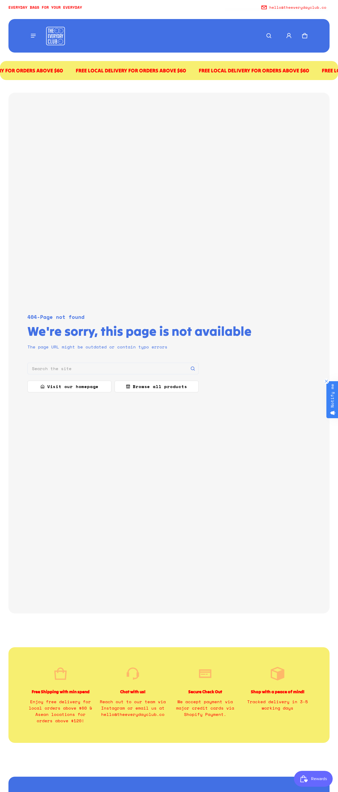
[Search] (193, 368)
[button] (269, 35)
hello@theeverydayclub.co (297, 7)
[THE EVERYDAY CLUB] (55, 35)
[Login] (289, 35)
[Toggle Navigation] (33, 35)
